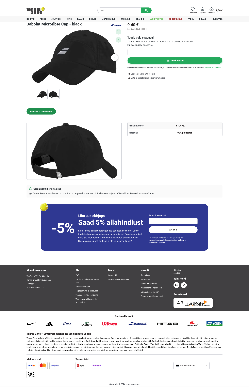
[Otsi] (146, 10)
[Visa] (31, 365)
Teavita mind (177, 60)
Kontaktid (112, 275)
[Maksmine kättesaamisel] (31, 374)
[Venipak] (96, 365)
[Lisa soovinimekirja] (118, 32)
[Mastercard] (43, 365)
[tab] (41, 111)
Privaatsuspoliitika (149, 283)
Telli (175, 229)
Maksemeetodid (83, 286)
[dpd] (80, 365)
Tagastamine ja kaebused (87, 291)
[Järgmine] (114, 57)
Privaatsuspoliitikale (212, 67)
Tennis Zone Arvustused (118, 279)
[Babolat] (116, 25)
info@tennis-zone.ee (42, 280)
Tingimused (146, 279)
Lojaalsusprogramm (150, 292)
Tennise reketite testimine (87, 295)
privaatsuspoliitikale (157, 242)
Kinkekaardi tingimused (151, 288)
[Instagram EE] (184, 285)
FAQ (77, 275)
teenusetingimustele (156, 240)
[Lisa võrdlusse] (118, 40)
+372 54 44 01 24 (43, 2)
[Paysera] (54, 365)
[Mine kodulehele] (36, 10)
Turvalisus (145, 275)
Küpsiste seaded (176, 271)
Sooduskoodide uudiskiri (174, 240)
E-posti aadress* (157, 215)
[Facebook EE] (176, 285)
